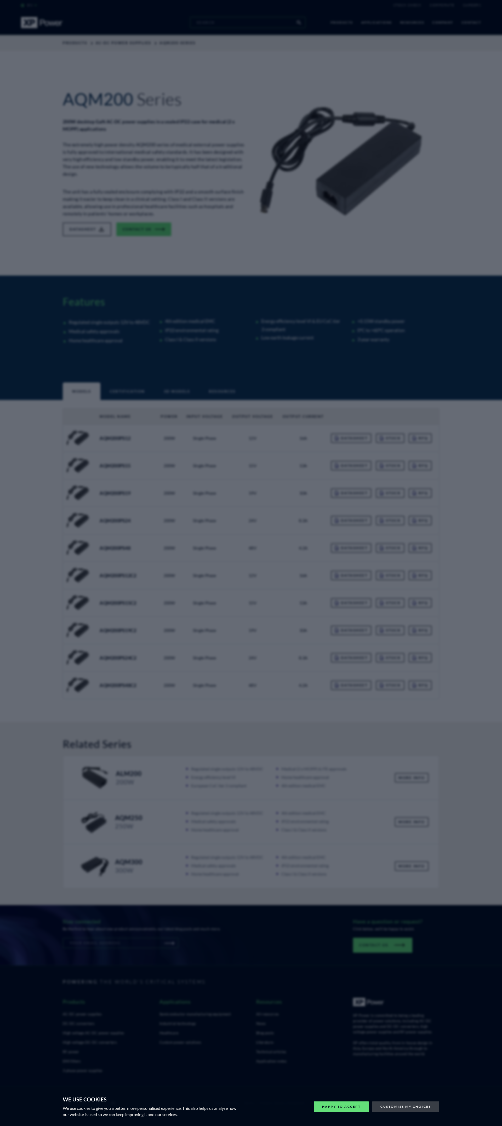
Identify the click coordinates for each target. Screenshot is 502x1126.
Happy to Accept (341, 1106)
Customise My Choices (405, 1106)
